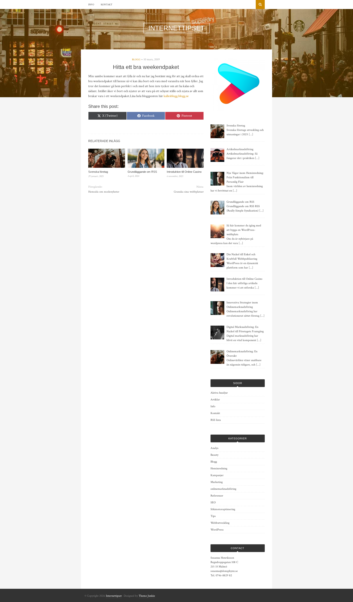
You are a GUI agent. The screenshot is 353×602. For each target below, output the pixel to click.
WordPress (217, 530)
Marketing (217, 482)
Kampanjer (217, 475)
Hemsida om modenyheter (103, 192)
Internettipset (114, 596)
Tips (213, 516)
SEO (213, 502)
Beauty (214, 455)
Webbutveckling (220, 523)
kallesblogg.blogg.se (176, 96)
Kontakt (106, 4)
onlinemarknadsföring (223, 489)
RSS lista (216, 420)
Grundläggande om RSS (142, 171)
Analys (214, 448)
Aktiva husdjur (219, 393)
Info (91, 4)
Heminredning (219, 468)
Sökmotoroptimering (223, 509)
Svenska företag (98, 171)
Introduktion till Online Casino (184, 171)
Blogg (136, 59)
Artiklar (215, 400)
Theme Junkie (147, 596)
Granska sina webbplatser (189, 192)
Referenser (217, 496)
